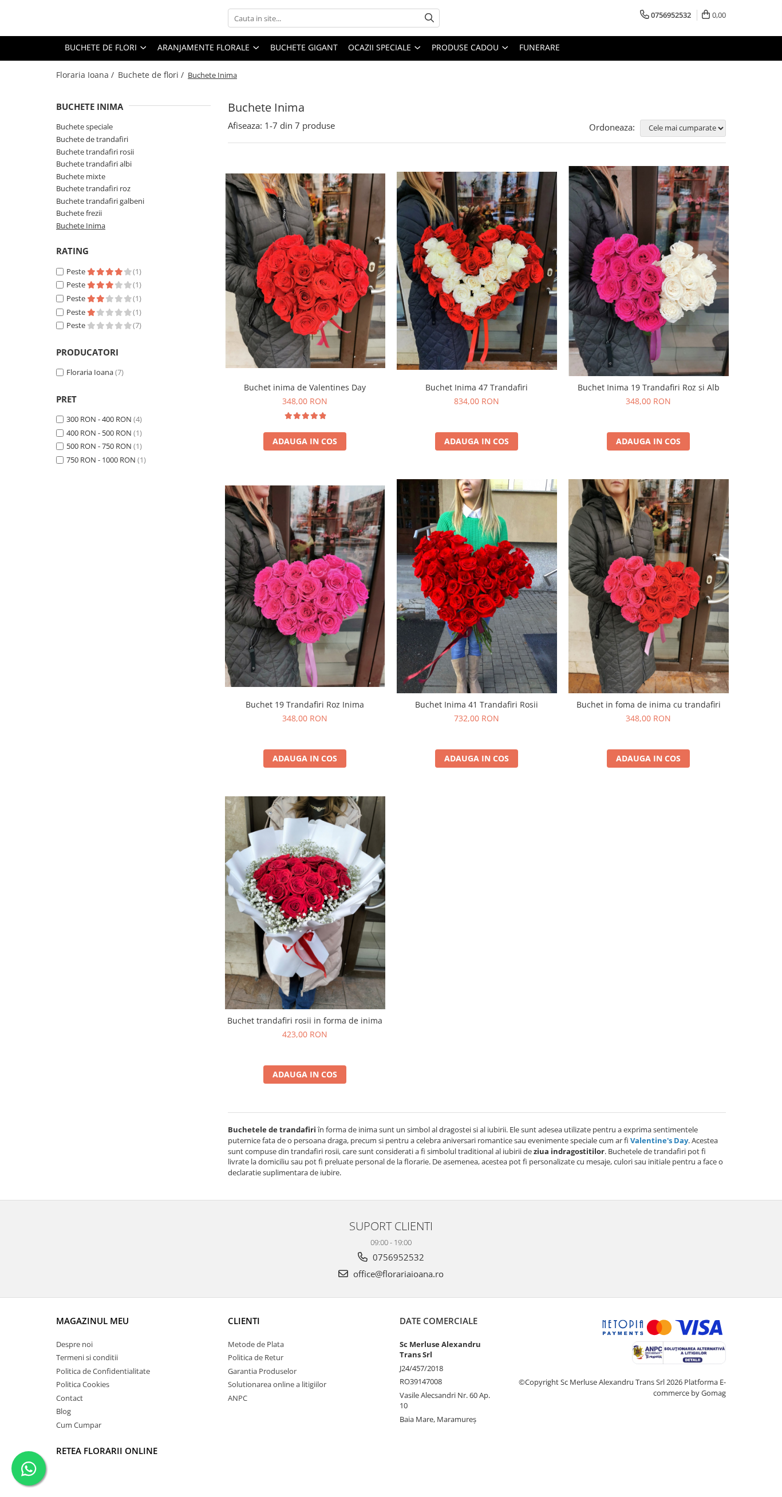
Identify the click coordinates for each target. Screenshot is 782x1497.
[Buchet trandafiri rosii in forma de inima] (305, 903)
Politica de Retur (255, 1357)
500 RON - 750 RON (99, 446)
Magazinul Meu (92, 1320)
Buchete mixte (80, 176)
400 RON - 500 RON (99, 433)
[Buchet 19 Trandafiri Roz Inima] (305, 586)
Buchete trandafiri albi (94, 164)
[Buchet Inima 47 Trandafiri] (477, 271)
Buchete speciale (84, 126)
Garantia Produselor (262, 1371)
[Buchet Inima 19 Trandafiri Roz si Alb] (648, 271)
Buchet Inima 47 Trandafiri (476, 387)
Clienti (244, 1320)
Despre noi (74, 1344)
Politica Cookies (82, 1384)
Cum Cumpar (78, 1425)
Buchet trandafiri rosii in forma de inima (304, 1020)
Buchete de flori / (152, 74)
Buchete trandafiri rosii (95, 152)
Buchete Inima (80, 225)
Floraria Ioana (89, 372)
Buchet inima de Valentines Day (305, 387)
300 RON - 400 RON (99, 419)
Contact (69, 1398)
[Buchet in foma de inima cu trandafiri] (648, 586)
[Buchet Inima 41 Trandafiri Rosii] (477, 586)
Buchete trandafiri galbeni (100, 201)
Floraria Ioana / (86, 74)
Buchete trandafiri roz (93, 188)
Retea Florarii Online (106, 1450)
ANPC (237, 1398)
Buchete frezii (79, 213)
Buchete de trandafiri (92, 139)
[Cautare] (429, 18)
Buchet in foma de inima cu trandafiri (648, 704)
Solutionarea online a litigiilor (277, 1384)
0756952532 (397, 1257)
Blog (63, 1411)
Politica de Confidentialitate (103, 1371)
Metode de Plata (256, 1344)
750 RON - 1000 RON (101, 460)
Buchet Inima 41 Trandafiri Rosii (476, 704)
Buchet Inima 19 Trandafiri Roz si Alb (649, 387)
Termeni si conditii (87, 1357)
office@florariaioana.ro (397, 1273)
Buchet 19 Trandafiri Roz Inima (305, 704)
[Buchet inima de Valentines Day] (305, 270)
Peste (76, 271)
